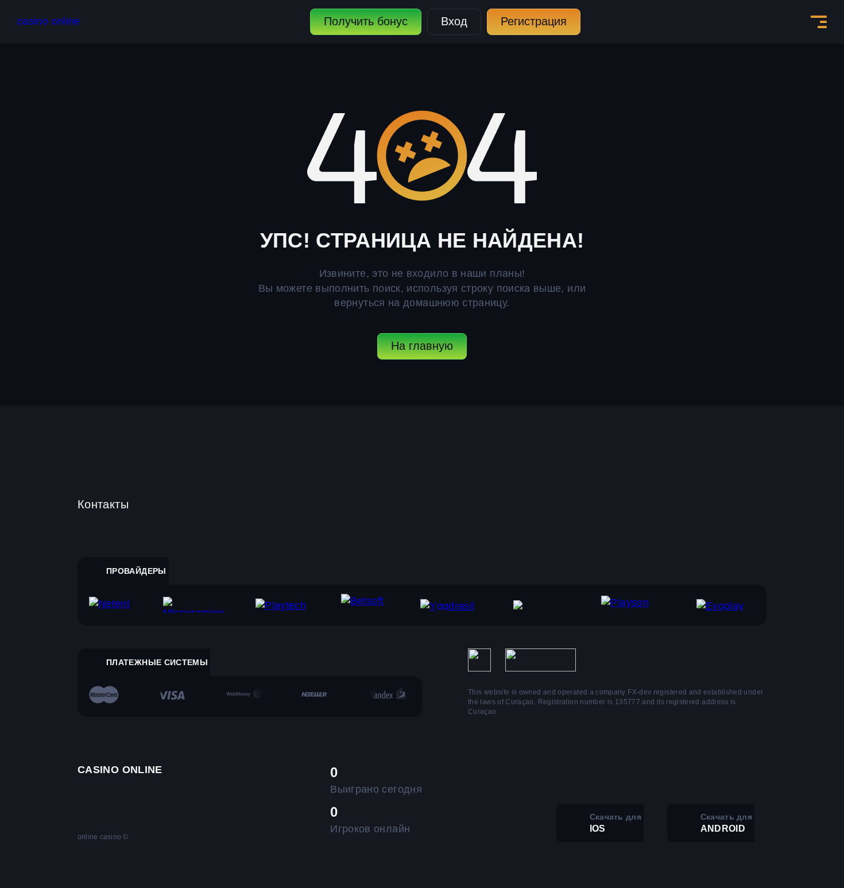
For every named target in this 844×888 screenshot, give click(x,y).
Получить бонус (366, 21)
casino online (48, 21)
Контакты (103, 504)
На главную (422, 345)
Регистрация (534, 21)
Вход (454, 21)
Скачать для (615, 822)
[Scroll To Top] (792, 854)
